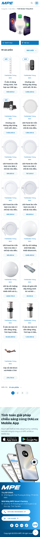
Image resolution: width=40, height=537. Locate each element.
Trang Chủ (4, 9)
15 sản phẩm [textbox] (14, 387)
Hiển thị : (4, 387)
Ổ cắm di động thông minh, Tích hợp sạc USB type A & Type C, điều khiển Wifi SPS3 (10, 84)
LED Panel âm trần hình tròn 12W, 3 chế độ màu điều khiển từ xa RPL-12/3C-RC (29, 166)
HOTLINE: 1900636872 (15, 512)
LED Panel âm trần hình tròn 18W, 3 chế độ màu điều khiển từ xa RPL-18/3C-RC (10, 166)
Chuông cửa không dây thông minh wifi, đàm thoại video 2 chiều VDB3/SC (10, 125)
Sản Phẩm (12, 9)
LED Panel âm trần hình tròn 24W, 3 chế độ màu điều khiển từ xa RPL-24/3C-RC (29, 125)
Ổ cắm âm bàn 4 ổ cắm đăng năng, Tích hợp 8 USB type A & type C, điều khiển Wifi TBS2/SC (10, 329)
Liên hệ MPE (12, 518)
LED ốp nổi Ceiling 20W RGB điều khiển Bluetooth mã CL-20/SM (30, 248)
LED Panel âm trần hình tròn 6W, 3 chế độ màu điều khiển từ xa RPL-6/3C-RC (10, 248)
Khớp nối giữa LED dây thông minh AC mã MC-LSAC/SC (29, 289)
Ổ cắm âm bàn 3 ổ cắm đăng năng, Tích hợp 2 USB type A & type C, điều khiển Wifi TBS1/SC (30, 329)
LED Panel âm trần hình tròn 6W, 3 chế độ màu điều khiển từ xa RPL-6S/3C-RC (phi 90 (29, 207)
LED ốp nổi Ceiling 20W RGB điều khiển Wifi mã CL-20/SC (10, 289)
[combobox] (31, 50)
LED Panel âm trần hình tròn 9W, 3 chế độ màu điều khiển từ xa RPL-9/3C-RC (10, 207)
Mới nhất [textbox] (30, 50)
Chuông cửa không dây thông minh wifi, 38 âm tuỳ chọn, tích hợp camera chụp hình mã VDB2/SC (29, 84)
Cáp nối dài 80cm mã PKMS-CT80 (10, 369)
